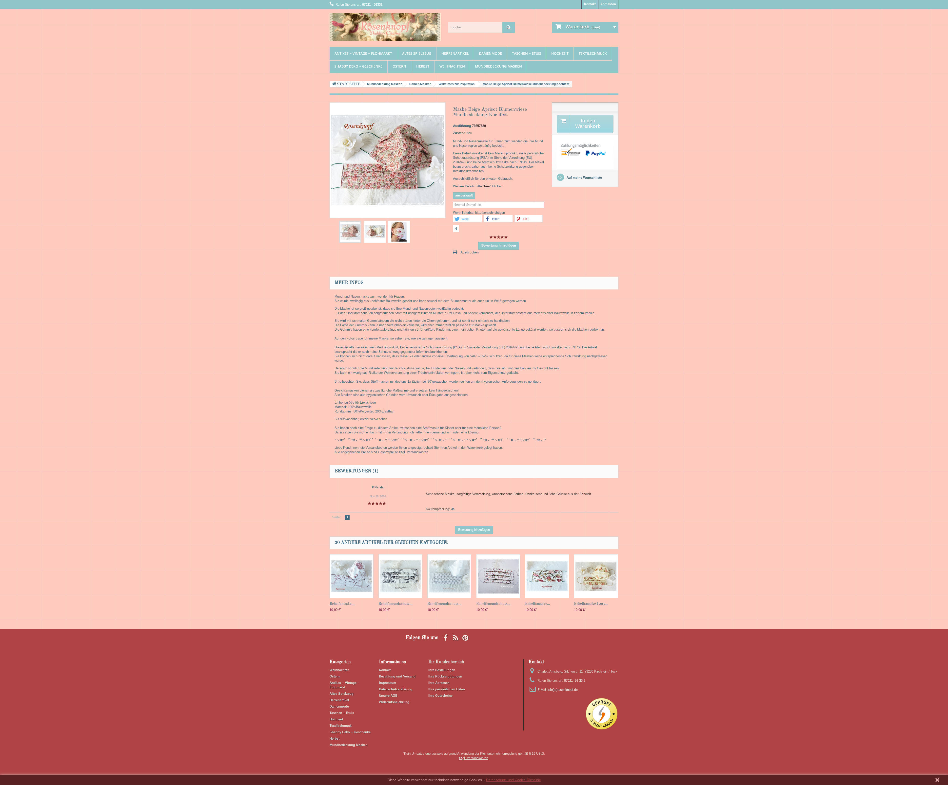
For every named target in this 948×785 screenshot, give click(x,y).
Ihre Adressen (439, 683)
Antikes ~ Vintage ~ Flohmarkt (363, 53)
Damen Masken (420, 84)
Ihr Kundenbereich (446, 662)
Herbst (422, 66)
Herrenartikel (455, 53)
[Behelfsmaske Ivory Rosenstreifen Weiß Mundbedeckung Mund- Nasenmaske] (596, 576)
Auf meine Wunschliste (584, 177)
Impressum (387, 683)
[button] (467, 219)
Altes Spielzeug (416, 53)
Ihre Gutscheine (440, 695)
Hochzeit (560, 53)
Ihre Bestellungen (441, 670)
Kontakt (590, 4)
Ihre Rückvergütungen (445, 676)
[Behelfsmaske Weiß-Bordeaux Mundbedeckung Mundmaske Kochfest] (352, 576)
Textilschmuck (593, 53)
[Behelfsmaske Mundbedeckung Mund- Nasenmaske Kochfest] (547, 576)
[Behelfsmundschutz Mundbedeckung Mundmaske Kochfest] (400, 576)
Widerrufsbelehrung (394, 702)
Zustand (459, 133)
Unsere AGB (388, 695)
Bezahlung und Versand (397, 676)
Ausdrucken (469, 252)
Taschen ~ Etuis (526, 53)
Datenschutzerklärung (395, 689)
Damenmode (490, 53)
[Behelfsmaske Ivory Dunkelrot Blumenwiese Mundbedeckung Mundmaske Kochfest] (350, 232)
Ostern (399, 66)
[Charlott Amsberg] (385, 27)
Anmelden (608, 4)
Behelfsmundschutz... (395, 604)
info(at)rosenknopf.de (563, 690)
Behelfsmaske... (342, 604)
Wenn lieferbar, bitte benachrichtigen (479, 212)
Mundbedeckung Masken (498, 66)
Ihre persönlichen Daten (446, 689)
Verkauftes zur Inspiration (456, 84)
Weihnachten (452, 66)
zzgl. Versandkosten (473, 758)
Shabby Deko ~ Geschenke (358, 66)
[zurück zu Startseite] (346, 84)
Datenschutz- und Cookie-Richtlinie (513, 780)
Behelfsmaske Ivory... (591, 604)
